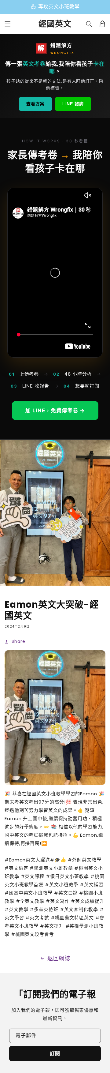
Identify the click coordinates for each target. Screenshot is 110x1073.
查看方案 (35, 103)
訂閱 (55, 1053)
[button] (89, 24)
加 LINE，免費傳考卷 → (55, 410)
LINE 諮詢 (73, 103)
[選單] (7, 24)
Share (18, 641)
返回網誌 (59, 958)
